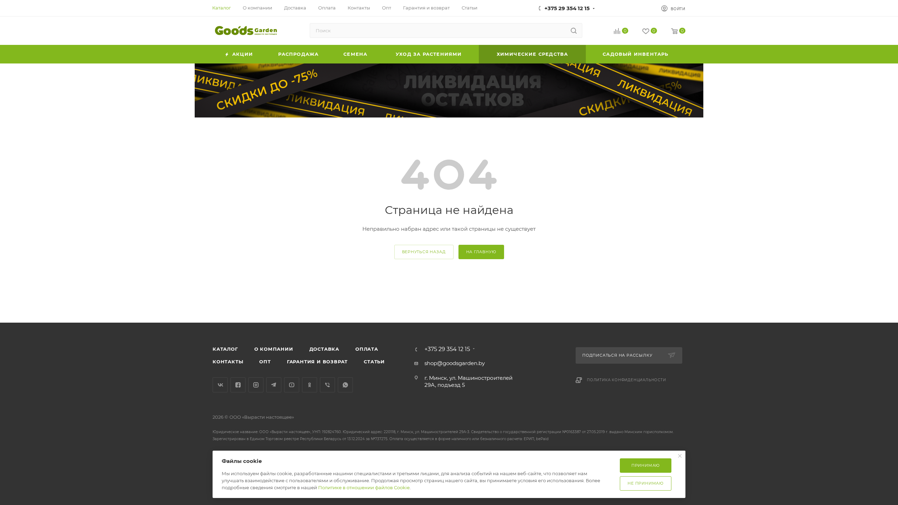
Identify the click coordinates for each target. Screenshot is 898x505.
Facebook (238, 384)
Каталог (225, 349)
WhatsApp (345, 384)
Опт (264, 361)
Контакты (228, 361)
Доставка (324, 349)
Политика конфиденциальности (626, 380)
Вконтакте (220, 384)
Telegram (273, 384)
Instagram (255, 384)
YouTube (291, 384)
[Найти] (573, 30)
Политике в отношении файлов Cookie (364, 487)
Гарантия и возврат (317, 361)
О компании (273, 349)
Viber (327, 384)
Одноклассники (309, 384)
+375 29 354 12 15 (567, 8)
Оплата (366, 349)
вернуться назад (424, 251)
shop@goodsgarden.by (454, 363)
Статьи (374, 361)
